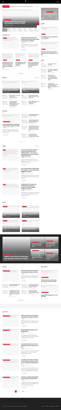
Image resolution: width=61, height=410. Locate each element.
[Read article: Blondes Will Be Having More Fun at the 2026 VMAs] (25, 116)
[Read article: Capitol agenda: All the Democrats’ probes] (11, 211)
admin (6, 25)
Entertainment (8, 19)
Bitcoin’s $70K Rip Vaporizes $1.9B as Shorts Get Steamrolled (34, 102)
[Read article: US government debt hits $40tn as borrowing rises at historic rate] (25, 97)
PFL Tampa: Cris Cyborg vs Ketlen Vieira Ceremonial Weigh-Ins (53, 70)
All (35, 77)
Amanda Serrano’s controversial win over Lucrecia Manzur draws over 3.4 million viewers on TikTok (53, 77)
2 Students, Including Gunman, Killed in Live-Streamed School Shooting (34, 135)
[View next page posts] (22, 142)
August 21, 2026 (26, 230)
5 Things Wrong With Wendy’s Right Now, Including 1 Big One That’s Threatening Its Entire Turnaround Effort (14, 103)
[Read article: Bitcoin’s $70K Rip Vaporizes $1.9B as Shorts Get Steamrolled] (25, 103)
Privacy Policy (52, 406)
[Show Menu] (3, 2)
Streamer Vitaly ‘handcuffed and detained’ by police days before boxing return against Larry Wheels (30, 39)
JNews (6, 406)
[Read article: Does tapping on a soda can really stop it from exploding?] (20, 57)
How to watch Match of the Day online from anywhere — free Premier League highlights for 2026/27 (30, 170)
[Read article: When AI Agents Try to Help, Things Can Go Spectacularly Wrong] (5, 97)
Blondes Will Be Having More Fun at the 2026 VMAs (37, 245)
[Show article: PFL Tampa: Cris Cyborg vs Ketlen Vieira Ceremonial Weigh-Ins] (36, 30)
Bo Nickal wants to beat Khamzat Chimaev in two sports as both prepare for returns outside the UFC (8, 65)
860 (23, 391)
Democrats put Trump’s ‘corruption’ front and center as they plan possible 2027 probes (30, 214)
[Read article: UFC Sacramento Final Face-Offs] (44, 65)
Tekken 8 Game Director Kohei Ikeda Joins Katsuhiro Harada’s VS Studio (15, 22)
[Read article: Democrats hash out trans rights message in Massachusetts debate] (30, 226)
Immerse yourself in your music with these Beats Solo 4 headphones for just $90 (49, 53)
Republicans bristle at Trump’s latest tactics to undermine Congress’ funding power (10, 228)
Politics (5, 206)
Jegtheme (25, 406)
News (38, 77)
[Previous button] (38, 26)
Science (43, 34)
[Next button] (38, 24)
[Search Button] (57, 2)
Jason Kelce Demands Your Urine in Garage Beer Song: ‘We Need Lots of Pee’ (34, 121)
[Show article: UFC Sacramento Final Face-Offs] (31, 30)
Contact (57, 406)
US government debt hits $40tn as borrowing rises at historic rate (34, 96)
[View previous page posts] (20, 142)
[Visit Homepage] (30, 2)
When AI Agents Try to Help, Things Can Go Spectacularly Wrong (14, 96)
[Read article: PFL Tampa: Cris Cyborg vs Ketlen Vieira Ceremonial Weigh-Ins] (44, 71)
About (43, 406)
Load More (21, 73)
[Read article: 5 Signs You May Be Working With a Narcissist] (30, 87)
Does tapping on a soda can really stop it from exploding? (20, 64)
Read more (24, 49)
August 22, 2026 (28, 42)
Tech (4, 150)
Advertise (47, 406)
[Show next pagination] (26, 391)
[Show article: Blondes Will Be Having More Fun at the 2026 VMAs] (10, 30)
